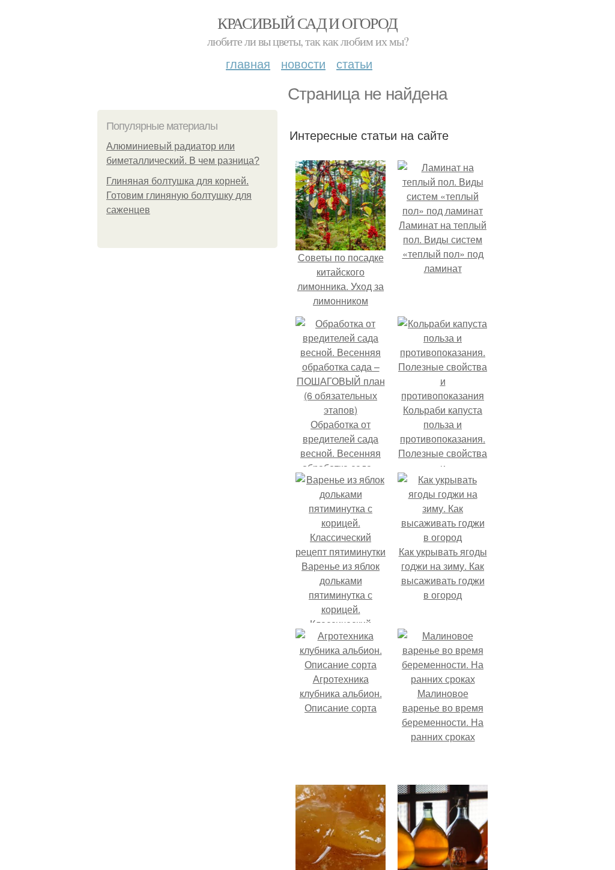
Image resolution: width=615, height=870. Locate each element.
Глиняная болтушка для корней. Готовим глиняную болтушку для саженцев (179, 195)
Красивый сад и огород (307, 23)
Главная (248, 63)
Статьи (354, 63)
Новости (303, 63)
